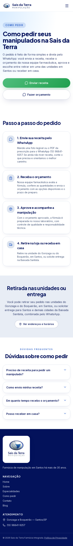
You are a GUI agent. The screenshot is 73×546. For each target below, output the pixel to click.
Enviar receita (39, 83)
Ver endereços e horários (38, 324)
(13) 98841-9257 (16, 525)
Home (6, 481)
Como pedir (9, 496)
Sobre (6, 486)
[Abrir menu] (66, 5)
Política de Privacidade (55, 538)
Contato (7, 500)
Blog (5, 505)
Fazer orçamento (38, 94)
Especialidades (11, 491)
